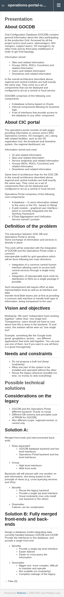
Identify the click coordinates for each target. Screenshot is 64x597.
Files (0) (12, 581)
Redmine (21, 593)
